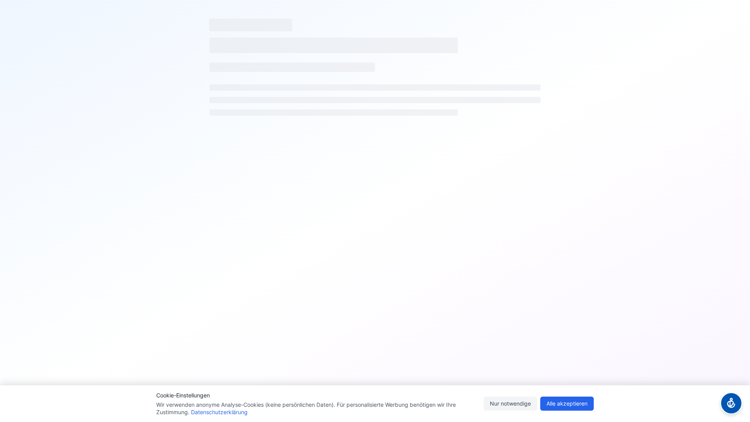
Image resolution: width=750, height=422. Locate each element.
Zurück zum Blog (381, 231)
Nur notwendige (510, 403)
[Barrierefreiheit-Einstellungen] (731, 403)
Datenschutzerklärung (219, 412)
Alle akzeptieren (567, 403)
